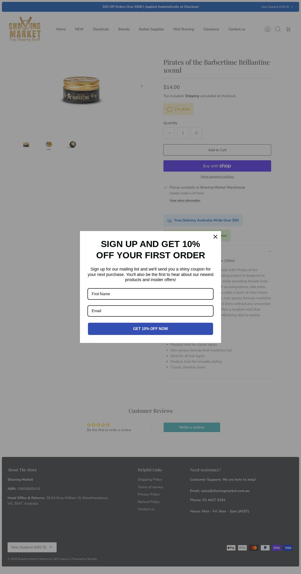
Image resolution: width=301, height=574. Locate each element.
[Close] (215, 236)
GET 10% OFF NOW (150, 329)
